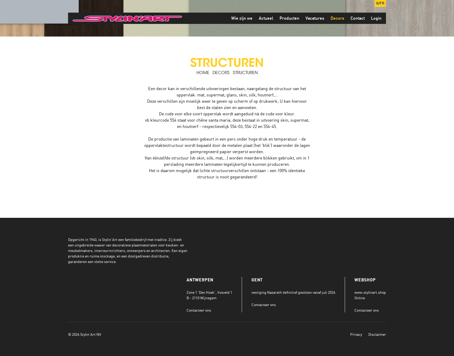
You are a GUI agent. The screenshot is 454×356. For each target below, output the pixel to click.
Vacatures (315, 18)
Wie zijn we (241, 18)
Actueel (266, 18)
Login (376, 18)
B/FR (380, 3)
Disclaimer (377, 334)
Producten (289, 18)
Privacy (356, 334)
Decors (337, 18)
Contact (357, 18)
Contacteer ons (199, 310)
